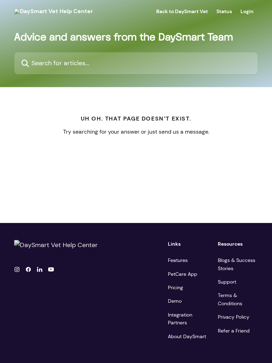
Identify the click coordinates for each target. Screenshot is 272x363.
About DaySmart (187, 336)
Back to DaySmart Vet (182, 11)
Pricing (175, 287)
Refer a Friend (234, 331)
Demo (175, 301)
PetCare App (182, 274)
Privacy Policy (233, 317)
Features (178, 260)
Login (247, 11)
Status (224, 11)
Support (227, 282)
